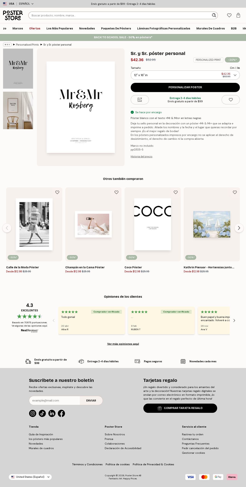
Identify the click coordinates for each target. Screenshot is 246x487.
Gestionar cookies (193, 453)
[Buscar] (214, 15)
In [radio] (238, 68)
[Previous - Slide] (7, 228)
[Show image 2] (18, 110)
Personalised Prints (27, 44)
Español (24, 3)
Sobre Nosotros (115, 434)
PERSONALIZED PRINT (208, 59)
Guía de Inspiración (41, 434)
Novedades (36, 443)
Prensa (109, 439)
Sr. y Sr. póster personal (57, 44)
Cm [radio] (232, 68)
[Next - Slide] (239, 228)
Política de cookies (118, 464)
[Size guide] (140, 99)
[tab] (229, 15)
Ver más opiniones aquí (123, 344)
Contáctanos (190, 439)
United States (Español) (30, 477)
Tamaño (136, 68)
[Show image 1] (18, 69)
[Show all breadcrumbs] (7, 45)
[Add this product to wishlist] (231, 99)
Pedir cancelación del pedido (200, 448)
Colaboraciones (115, 443)
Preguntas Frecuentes (195, 443)
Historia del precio (141, 156)
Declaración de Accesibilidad (123, 448)
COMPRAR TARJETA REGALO (183, 408)
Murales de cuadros (41, 448)
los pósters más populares (46, 439)
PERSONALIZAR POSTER (185, 87)
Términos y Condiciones (87, 464)
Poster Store (131, 475)
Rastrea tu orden (192, 434)
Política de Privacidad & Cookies (153, 464)
